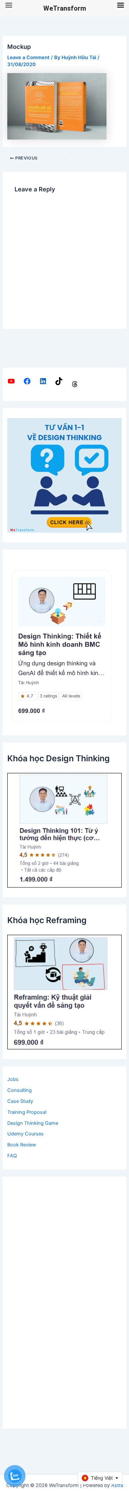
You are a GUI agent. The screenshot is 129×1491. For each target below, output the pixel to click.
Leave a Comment (28, 57)
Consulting (19, 1090)
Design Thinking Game (32, 1123)
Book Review (21, 1145)
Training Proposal (26, 1112)
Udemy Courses (25, 1134)
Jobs (13, 1079)
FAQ (12, 1156)
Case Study (20, 1101)
